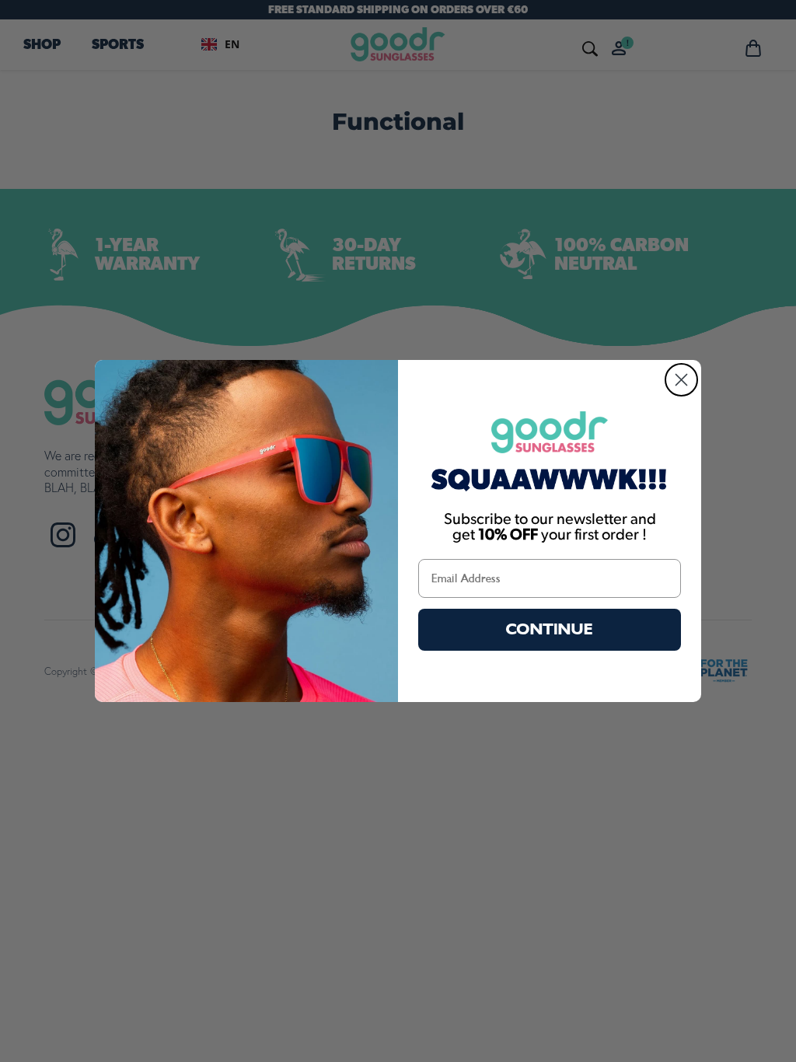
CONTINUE (549, 629)
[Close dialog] (681, 379)
